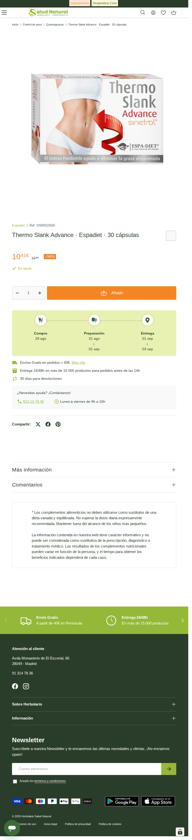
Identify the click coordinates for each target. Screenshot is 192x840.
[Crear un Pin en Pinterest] (58, 424)
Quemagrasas (55, 24)
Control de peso (32, 24)
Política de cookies (110, 824)
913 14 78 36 (33, 402)
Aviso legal (50, 824)
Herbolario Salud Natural (36, 816)
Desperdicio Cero (105, 3)
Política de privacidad (78, 824)
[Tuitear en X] (38, 424)
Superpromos (79, 3)
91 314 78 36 (22, 673)
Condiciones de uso (24, 824)
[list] (94, 120)
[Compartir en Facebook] (48, 424)
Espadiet (19, 225)
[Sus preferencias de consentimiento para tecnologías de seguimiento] (180, 832)
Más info (78, 362)
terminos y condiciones (50, 781)
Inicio (15, 24)
